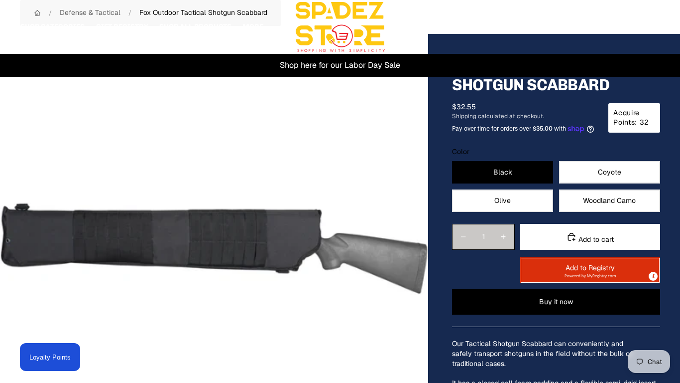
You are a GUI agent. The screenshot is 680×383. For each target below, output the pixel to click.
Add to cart (595, 239)
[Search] (606, 27)
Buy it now (556, 301)
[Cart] (649, 27)
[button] (590, 270)
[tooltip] (653, 276)
